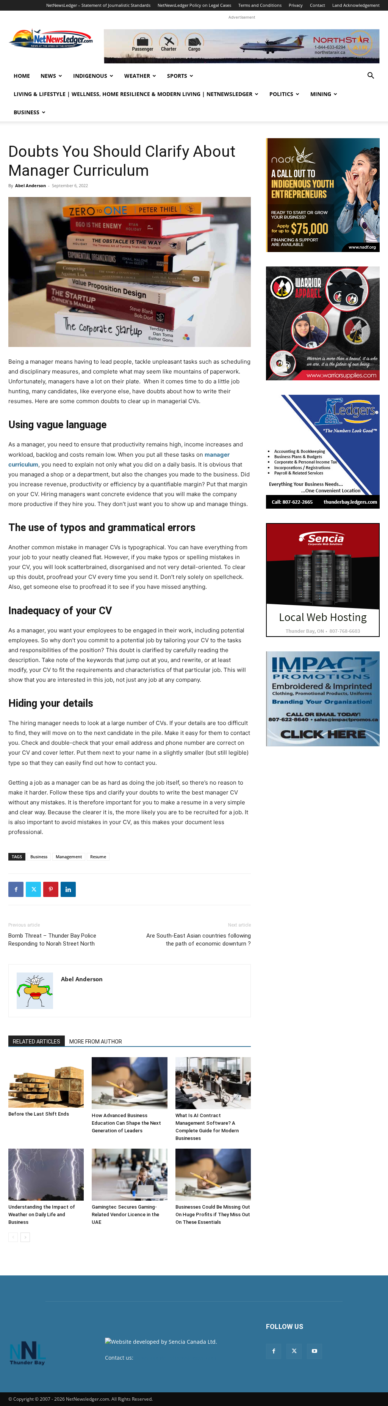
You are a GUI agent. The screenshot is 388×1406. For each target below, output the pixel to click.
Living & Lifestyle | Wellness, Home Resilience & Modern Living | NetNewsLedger (133, 94)
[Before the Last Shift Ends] (46, 1082)
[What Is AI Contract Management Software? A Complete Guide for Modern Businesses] (213, 1083)
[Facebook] (15, 889)
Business (26, 112)
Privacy (296, 5)
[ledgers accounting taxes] (323, 452)
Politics (281, 94)
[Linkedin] (68, 889)
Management (69, 856)
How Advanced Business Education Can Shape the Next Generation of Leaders (126, 1123)
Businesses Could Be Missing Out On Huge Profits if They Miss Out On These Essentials (212, 1214)
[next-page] (25, 1237)
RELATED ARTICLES (36, 1042)
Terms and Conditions (260, 5)
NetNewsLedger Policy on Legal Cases (194, 5)
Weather (137, 75)
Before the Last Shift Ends (38, 1114)
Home (22, 75)
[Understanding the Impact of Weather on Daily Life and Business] (46, 1175)
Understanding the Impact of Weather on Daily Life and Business (41, 1214)
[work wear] (323, 323)
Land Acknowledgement (356, 5)
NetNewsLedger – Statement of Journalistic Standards (98, 5)
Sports (177, 75)
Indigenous (90, 75)
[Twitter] (33, 889)
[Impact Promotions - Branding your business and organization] (323, 698)
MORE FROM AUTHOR (95, 1042)
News (48, 75)
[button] (370, 76)
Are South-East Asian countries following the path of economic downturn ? (198, 939)
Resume (98, 856)
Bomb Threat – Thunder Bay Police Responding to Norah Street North (52, 939)
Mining (320, 94)
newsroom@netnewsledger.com (175, 1357)
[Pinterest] (50, 889)
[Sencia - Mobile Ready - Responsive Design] (323, 580)
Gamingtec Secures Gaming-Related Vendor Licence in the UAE (125, 1214)
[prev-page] (13, 1237)
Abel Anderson (30, 185)
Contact (317, 5)
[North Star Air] (242, 46)
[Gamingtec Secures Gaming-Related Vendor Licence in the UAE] (129, 1175)
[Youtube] (314, 1351)
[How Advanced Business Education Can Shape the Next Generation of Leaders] (129, 1083)
